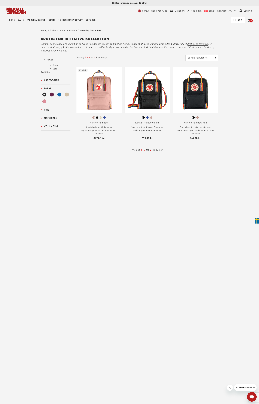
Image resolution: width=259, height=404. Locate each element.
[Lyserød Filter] (44, 101)
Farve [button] (48, 88)
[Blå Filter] (59, 94)
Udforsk (90, 20)
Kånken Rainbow (99, 122)
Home (44, 30)
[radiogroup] (99, 117)
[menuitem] (11, 20)
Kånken (73, 30)
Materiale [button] (50, 118)
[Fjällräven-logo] (16, 10)
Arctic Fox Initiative (197, 43)
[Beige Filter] (67, 94)
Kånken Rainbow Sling (147, 122)
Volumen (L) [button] (52, 126)
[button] (249, 20)
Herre (11, 20)
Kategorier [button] (51, 80)
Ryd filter (45, 72)
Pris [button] (46, 109)
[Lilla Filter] (52, 94)
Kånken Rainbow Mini (195, 122)
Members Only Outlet (70, 20)
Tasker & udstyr (36, 20)
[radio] (93, 117)
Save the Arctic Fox (90, 30)
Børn (52, 20)
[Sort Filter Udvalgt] (44, 94)
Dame (21, 20)
